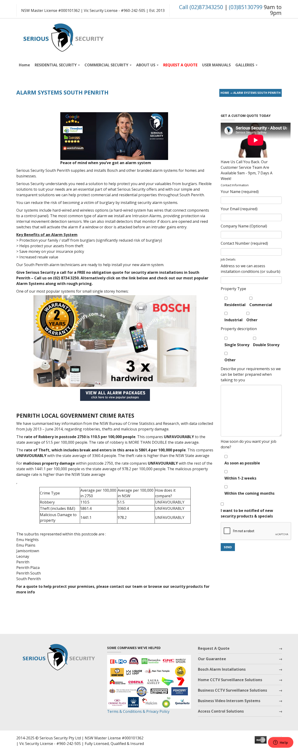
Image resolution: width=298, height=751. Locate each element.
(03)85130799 (245, 7)
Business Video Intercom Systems (229, 700)
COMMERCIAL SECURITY (107, 65)
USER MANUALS (216, 65)
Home (24, 65)
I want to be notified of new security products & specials (247, 513)
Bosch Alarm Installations (222, 669)
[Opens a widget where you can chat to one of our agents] (280, 743)
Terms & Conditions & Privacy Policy (138, 711)
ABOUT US (146, 65)
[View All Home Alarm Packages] (115, 395)
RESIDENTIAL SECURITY (56, 65)
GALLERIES (245, 65)
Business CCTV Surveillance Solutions (232, 690)
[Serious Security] (62, 36)
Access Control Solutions (221, 711)
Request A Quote (214, 648)
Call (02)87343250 (201, 7)
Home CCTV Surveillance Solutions (230, 679)
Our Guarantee (212, 658)
